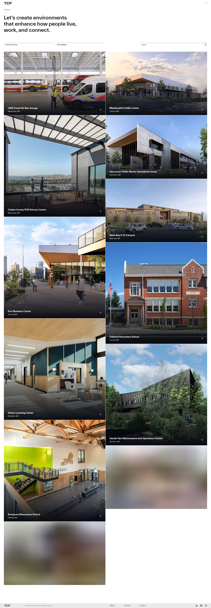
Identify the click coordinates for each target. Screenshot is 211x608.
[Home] (8, 3)
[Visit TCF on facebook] (201, 606)
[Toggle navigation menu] (206, 2)
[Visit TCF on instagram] (206, 606)
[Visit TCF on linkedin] (197, 606)
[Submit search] (205, 44)
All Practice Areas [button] (11, 44)
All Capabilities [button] (62, 44)
